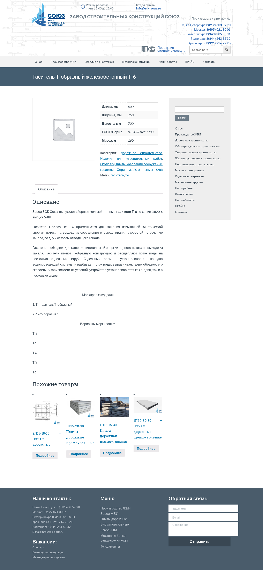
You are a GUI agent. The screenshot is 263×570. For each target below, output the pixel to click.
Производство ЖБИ (63, 61)
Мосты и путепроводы (189, 170)
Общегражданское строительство (197, 146)
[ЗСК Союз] (49, 16)
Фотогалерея (184, 194)
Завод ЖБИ (109, 513)
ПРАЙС (190, 61)
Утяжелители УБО (114, 541)
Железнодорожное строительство (197, 158)
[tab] (46, 189)
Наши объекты (185, 200)
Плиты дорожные (113, 519)
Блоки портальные (114, 524)
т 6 (127, 175)
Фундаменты (110, 546)
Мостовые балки (113, 535)
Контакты (209, 61)
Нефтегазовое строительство (194, 164)
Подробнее (45, 455)
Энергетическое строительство (196, 152)
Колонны (108, 530)
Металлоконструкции (136, 61)
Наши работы (168, 61)
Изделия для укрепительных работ (131, 158)
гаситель (117, 175)
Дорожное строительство (141, 153)
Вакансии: (44, 541)
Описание (46, 189)
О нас (38, 61)
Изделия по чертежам (99, 61)
